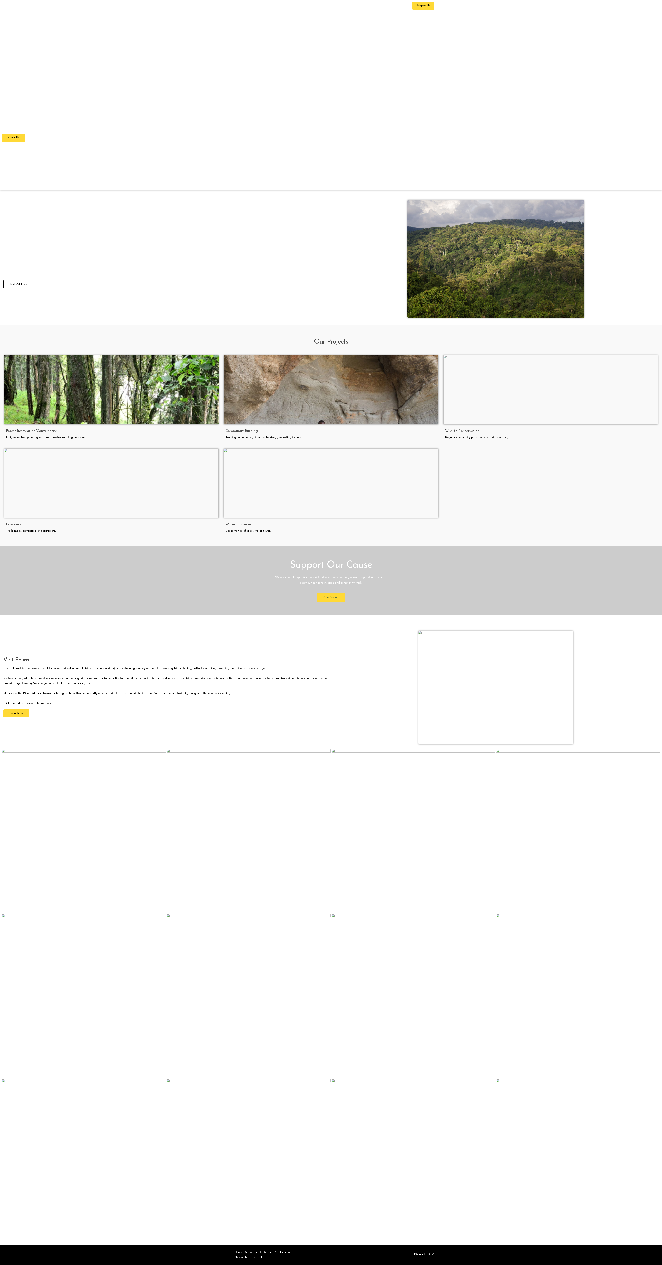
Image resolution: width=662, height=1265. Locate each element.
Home (294, 5)
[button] (315, 5)
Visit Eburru (331, 5)
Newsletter (381, 5)
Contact (400, 5)
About (308, 5)
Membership (355, 5)
